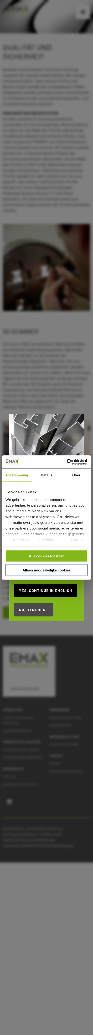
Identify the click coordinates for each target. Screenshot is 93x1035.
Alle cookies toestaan (46, 556)
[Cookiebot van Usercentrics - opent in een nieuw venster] (67, 462)
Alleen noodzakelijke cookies (46, 570)
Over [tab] (76, 475)
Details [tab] (46, 475)
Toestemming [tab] (16, 475)
